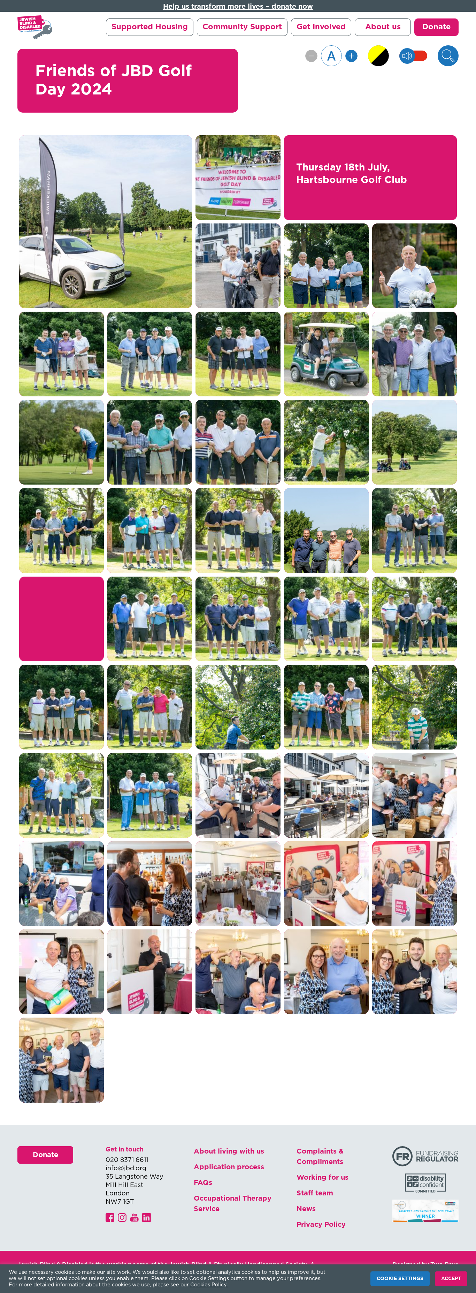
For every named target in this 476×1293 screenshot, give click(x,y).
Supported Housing (150, 27)
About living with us (229, 1151)
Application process (229, 1167)
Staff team (315, 1193)
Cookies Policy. (209, 1284)
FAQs (203, 1182)
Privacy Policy (321, 1224)
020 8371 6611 (127, 1160)
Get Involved (321, 27)
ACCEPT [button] (451, 1278)
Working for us (322, 1177)
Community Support (242, 27)
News (306, 1208)
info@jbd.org (126, 1168)
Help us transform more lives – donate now (238, 6)
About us (383, 27)
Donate (436, 27)
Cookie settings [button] (400, 1278)
